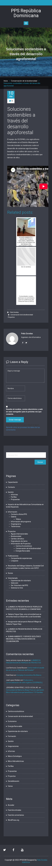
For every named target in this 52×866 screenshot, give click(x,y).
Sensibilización (13, 781)
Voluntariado (13, 578)
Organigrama (16, 524)
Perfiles (14, 497)
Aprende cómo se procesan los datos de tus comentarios (23, 428)
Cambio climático (17, 539)
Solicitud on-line (17, 588)
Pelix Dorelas (14, 312)
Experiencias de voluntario (21, 581)
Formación (12, 736)
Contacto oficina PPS (19, 514)
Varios (10, 786)
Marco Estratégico (15, 756)
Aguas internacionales (19, 534)
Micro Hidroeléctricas (16, 761)
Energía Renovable (23, 551)
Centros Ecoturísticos (24, 546)
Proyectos (11, 317)
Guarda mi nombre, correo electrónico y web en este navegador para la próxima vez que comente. (24, 411)
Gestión (11, 492)
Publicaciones (13, 556)
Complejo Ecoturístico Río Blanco (28, 675)
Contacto (11, 487)
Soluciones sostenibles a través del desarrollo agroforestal (21, 120)
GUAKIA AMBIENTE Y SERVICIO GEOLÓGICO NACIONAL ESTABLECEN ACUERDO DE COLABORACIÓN (23, 638)
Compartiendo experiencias (21, 558)
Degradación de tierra (19, 541)
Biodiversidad (16, 536)
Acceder (11, 805)
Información (12, 512)
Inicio (6, 81)
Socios (10, 573)
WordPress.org (13, 820)
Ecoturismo (12, 721)
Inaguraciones (13, 746)
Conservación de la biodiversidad (24, 81)
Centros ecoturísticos (16, 711)
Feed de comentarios (16, 815)
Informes (14, 495)
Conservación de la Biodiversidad (28, 548)
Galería (13, 517)
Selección (14, 583)
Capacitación (13, 482)
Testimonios (15, 526)
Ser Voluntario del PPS (19, 585)
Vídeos (18, 519)
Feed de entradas (14, 810)
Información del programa (21, 522)
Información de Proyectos (21, 544)
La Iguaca (14, 561)
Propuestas (15, 499)
